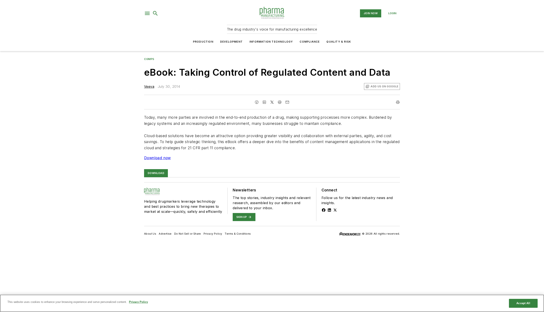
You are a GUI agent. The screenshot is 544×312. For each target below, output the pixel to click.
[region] (272, 303)
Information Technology (271, 41)
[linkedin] (264, 102)
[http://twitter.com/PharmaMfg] (335, 210)
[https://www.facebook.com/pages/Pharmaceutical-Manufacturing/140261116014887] (324, 210)
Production (203, 41)
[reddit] (280, 102)
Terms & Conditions (238, 233)
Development (231, 41)
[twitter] (272, 102)
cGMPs (149, 59)
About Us (150, 233)
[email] (287, 102)
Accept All (523, 303)
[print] (398, 102)
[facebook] (257, 102)
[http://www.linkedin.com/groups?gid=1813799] (329, 210)
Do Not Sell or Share (187, 233)
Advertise (165, 233)
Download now (157, 158)
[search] (155, 13)
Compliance (310, 41)
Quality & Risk (338, 41)
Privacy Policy (213, 233)
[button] (147, 13)
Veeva (149, 86)
